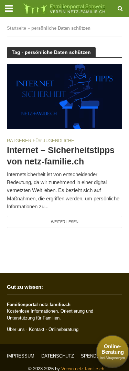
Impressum (20, 356)
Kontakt (36, 329)
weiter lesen (64, 222)
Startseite (16, 28)
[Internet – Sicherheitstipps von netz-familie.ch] (64, 96)
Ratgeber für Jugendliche (40, 141)
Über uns (16, 329)
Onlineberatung (63, 329)
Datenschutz (57, 356)
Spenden (92, 356)
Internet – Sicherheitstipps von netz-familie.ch (61, 155)
